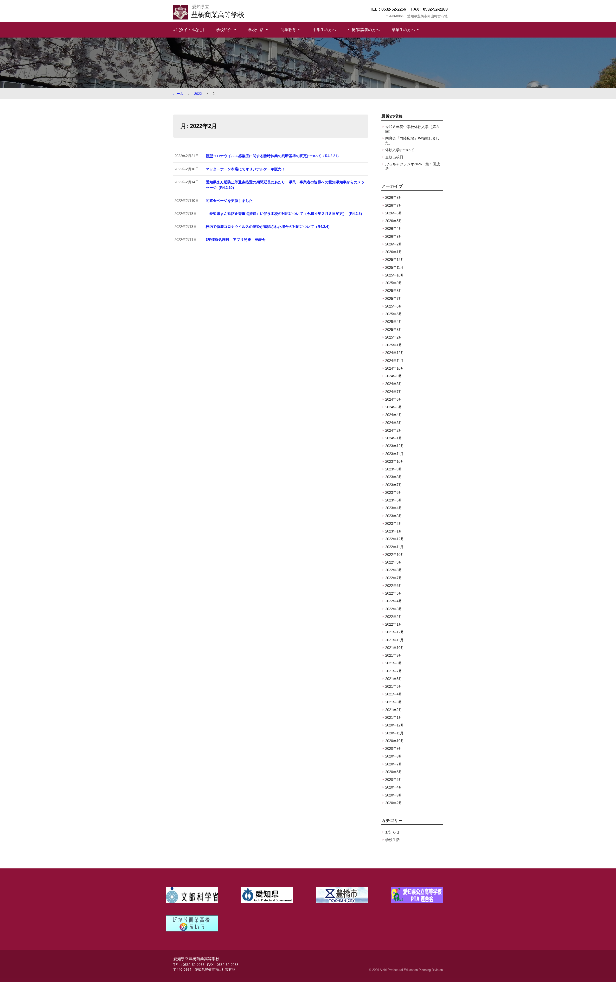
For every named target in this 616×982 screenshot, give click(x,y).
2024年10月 (394, 368)
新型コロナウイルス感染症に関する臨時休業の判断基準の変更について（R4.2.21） (273, 156)
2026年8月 (393, 197)
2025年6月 (393, 306)
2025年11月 (394, 267)
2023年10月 (394, 461)
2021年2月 (393, 710)
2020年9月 (393, 748)
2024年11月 (394, 361)
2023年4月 (393, 508)
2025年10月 (394, 275)
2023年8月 (393, 477)
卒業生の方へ (403, 30)
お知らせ (392, 832)
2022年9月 (393, 562)
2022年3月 (393, 609)
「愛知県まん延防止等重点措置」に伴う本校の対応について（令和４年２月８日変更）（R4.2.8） (285, 214)
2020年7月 (393, 764)
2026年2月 (393, 244)
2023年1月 (393, 531)
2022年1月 (393, 624)
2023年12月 (394, 446)
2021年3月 (393, 702)
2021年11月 (394, 640)
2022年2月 (393, 617)
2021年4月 (393, 694)
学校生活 (256, 30)
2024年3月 (393, 423)
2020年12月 (394, 725)
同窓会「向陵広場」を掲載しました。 (412, 140)
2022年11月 (394, 547)
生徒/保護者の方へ (364, 30)
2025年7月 (393, 298)
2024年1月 (393, 438)
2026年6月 (393, 213)
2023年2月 (393, 523)
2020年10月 (394, 741)
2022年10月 (394, 554)
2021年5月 (393, 686)
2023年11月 (394, 454)
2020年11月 (394, 733)
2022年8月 (393, 570)
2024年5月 (393, 407)
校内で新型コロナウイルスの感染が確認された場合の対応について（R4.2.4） (269, 227)
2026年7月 (393, 205)
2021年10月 (394, 648)
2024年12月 (394, 353)
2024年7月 (393, 392)
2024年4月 (393, 415)
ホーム (178, 94)
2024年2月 (393, 430)
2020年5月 (393, 779)
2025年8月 (393, 291)
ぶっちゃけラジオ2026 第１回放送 (412, 166)
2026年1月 (393, 252)
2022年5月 (393, 593)
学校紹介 (223, 30)
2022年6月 (393, 586)
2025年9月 (393, 283)
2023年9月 (393, 469)
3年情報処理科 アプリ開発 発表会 (235, 239)
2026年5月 (393, 221)
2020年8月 (393, 756)
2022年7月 (393, 578)
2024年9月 (393, 376)
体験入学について (399, 150)
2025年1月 (393, 345)
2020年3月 (393, 795)
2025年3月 (393, 329)
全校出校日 (394, 157)
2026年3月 (393, 236)
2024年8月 (393, 384)
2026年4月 (393, 228)
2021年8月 (393, 663)
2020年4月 (393, 787)
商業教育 (288, 30)
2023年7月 (393, 485)
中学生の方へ (324, 30)
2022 (198, 94)
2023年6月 (393, 492)
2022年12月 (394, 539)
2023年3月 (393, 516)
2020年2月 (393, 803)
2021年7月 (393, 671)
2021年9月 (393, 655)
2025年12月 (394, 259)
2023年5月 (393, 500)
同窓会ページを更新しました (229, 201)
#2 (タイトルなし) (188, 30)
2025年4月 (393, 322)
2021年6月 (393, 679)
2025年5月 (393, 314)
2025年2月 (393, 337)
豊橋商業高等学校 (217, 15)
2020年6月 (393, 772)
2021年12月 (394, 632)
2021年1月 (393, 717)
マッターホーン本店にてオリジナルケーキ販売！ (245, 169)
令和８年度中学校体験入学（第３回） (412, 129)
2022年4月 (393, 601)
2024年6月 (393, 399)
